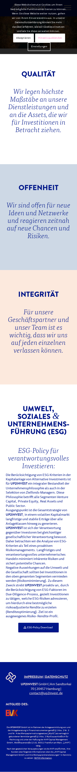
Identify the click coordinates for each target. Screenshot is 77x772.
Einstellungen (39, 46)
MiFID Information (43, 758)
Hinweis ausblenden (50, 38)
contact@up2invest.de (46, 693)
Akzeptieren (23, 38)
